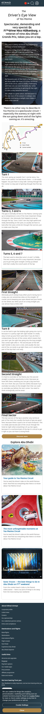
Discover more (22, 436)
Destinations (6, 635)
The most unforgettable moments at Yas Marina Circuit (20, 530)
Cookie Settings (22, 705)
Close (22, 710)
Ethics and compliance (9, 624)
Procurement (6, 670)
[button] (26, 3)
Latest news (5, 612)
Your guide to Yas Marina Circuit (18, 478)
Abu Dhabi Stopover (8, 650)
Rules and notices (7, 675)
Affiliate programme (8, 672)
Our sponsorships (7, 618)
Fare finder (5, 644)
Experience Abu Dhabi (9, 647)
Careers (4, 615)
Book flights (5, 632)
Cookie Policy (34, 696)
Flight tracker (6, 641)
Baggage (4, 661)
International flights (8, 638)
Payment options (7, 664)
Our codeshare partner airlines (11, 621)
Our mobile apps (7, 667)
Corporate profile (7, 609)
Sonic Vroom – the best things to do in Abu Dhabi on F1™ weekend (21, 583)
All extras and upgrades (9, 658)
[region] (22, 701)
